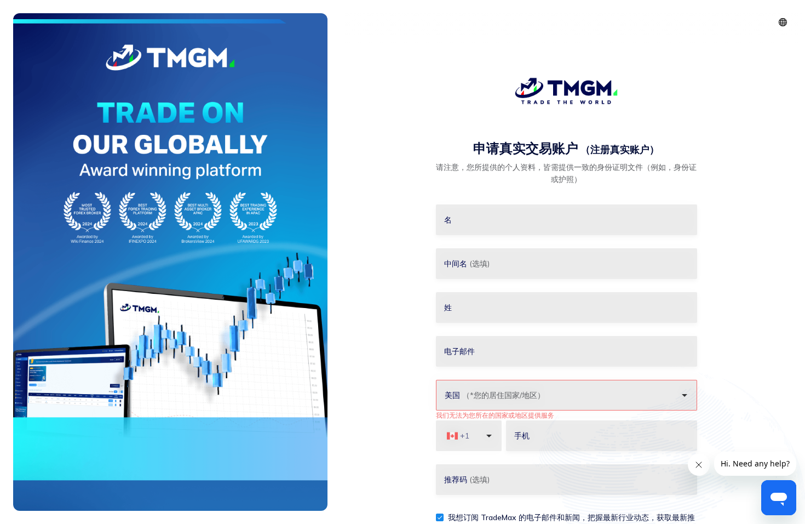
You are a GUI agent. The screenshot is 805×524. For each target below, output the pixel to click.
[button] (783, 22)
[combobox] (561, 395)
